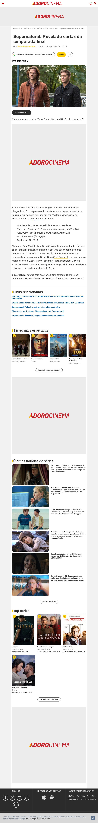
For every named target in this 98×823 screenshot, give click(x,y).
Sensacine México (88, 799)
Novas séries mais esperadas (49, 370)
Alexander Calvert (70, 261)
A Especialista (36, 359)
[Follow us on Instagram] (20, 798)
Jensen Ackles (65, 207)
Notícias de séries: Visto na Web (47, 28)
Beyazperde (73, 799)
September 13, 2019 (27, 240)
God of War (54, 359)
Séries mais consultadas (49, 699)
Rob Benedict (61, 257)
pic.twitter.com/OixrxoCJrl (57, 233)
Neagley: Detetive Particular (75, 360)
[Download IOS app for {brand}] (45, 797)
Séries (20, 28)
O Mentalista (67, 647)
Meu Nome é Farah (19, 688)
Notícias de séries (29, 28)
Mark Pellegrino (45, 261)
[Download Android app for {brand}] (53, 797)
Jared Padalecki (40, 207)
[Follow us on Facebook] (6, 798)
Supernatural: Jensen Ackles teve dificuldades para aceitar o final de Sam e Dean (48, 303)
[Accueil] (47, 3)
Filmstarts (80, 796)
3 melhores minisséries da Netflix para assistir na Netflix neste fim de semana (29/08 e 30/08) (66, 556)
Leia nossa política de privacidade (38, 819)
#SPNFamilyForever (32, 233)
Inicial (15, 28)
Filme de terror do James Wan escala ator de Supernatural (38, 311)
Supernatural (37, 218)
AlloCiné (71, 796)
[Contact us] (16, 805)
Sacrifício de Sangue (45, 647)
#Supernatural (38, 225)
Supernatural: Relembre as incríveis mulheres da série (36, 307)
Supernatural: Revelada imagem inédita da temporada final (38, 315)
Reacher (15, 647)
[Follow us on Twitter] (13, 798)
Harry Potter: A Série (20, 359)
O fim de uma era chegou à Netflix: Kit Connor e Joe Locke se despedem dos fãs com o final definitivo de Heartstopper (67, 512)
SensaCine (91, 796)
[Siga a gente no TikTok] (27, 798)
